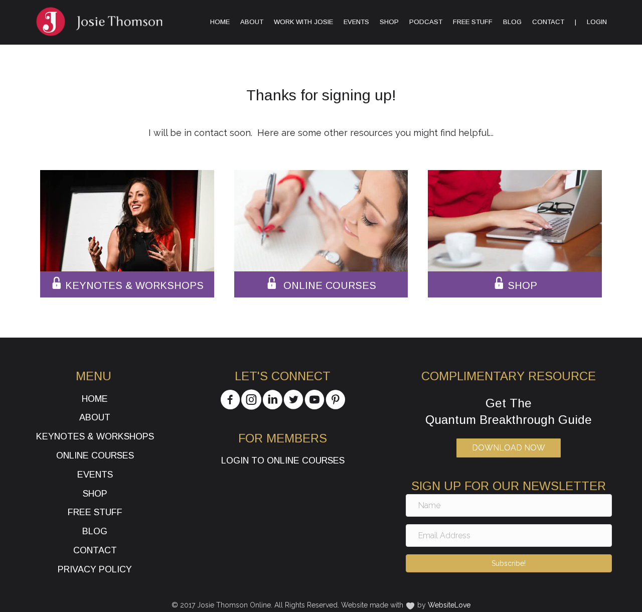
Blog (512, 22)
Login (597, 22)
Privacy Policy (95, 569)
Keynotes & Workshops (95, 436)
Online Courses (95, 455)
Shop (389, 22)
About (251, 22)
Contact (548, 22)
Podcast (425, 22)
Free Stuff (473, 22)
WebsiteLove (449, 605)
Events (356, 22)
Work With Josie (303, 22)
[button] (509, 563)
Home (220, 22)
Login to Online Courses (283, 460)
